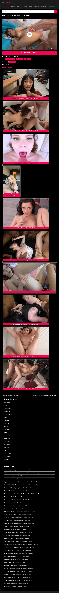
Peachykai (6, 447)
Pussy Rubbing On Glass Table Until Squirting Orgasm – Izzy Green (21, 544)
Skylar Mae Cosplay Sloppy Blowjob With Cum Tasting (17, 514)
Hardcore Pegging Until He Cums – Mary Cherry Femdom (18, 553)
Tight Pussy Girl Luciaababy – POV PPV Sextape (16, 559)
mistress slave (7, 411)
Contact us (44, 6)
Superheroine (7, 453)
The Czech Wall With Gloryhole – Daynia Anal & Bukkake (18, 497)
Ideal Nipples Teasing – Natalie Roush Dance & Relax (17, 574)
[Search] (55, 11)
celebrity (6, 429)
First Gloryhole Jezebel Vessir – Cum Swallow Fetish (17, 556)
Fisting (30, 6)
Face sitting (7, 456)
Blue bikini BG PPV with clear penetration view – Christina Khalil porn (22, 485)
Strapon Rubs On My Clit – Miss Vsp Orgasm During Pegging (19, 568)
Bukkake (25, 6)
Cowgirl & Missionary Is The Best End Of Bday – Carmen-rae (19, 580)
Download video (31, 52)
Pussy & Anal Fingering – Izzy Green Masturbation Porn (18, 488)
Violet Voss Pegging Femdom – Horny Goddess (16, 583)
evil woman (7, 402)
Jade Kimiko (12, 59)
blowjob (7, 59)
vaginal (28, 59)
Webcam (19, 6)
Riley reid (6, 459)
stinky (5, 417)
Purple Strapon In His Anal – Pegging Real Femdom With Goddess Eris (22, 494)
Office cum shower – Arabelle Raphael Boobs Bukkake (18, 541)
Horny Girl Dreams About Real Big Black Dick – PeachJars (18, 517)
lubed (17, 59)
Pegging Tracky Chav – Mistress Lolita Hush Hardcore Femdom (20, 508)
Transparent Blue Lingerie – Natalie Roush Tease (16, 505)
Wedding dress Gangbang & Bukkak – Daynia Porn (17, 586)
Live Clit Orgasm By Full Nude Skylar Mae (14, 476)
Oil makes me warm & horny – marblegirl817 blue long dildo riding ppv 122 (23, 473)
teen (25, 59)
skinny (21, 59)
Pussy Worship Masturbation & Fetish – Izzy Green (17, 520)
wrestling (6, 426)
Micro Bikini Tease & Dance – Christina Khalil (15, 565)
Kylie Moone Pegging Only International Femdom (16, 538)
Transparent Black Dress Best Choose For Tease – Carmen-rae (20, 502)
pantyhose (7, 441)
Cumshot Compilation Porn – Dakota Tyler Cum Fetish (18, 571)
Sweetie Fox (7, 438)
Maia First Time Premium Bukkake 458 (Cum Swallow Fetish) (19, 523)
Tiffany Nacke (7, 444)
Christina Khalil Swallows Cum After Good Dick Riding (18, 500)
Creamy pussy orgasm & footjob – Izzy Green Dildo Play (18, 550)
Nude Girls (37, 6)
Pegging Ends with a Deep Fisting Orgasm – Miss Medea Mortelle (21, 482)
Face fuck (6, 423)
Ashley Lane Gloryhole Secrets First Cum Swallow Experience (19, 511)
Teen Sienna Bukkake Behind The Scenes (14, 479)
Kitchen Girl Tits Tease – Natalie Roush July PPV (16, 529)
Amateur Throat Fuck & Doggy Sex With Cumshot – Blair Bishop (20, 547)
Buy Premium (52, 6)
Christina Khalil (8, 414)
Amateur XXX (11, 6)
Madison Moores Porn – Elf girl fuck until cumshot (17, 577)
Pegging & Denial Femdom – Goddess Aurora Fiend (17, 526)
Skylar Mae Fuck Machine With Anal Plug (14, 562)
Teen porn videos (12, 62)
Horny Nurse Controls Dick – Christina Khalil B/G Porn (18, 532)
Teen (5, 432)
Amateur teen (7, 408)
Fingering (6, 420)
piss (5, 450)
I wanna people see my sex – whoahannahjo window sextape (19, 470)
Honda (6, 405)
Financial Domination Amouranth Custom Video (16, 491)
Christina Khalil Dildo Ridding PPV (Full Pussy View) (17, 535)
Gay (5, 435)
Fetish (8, 2)
